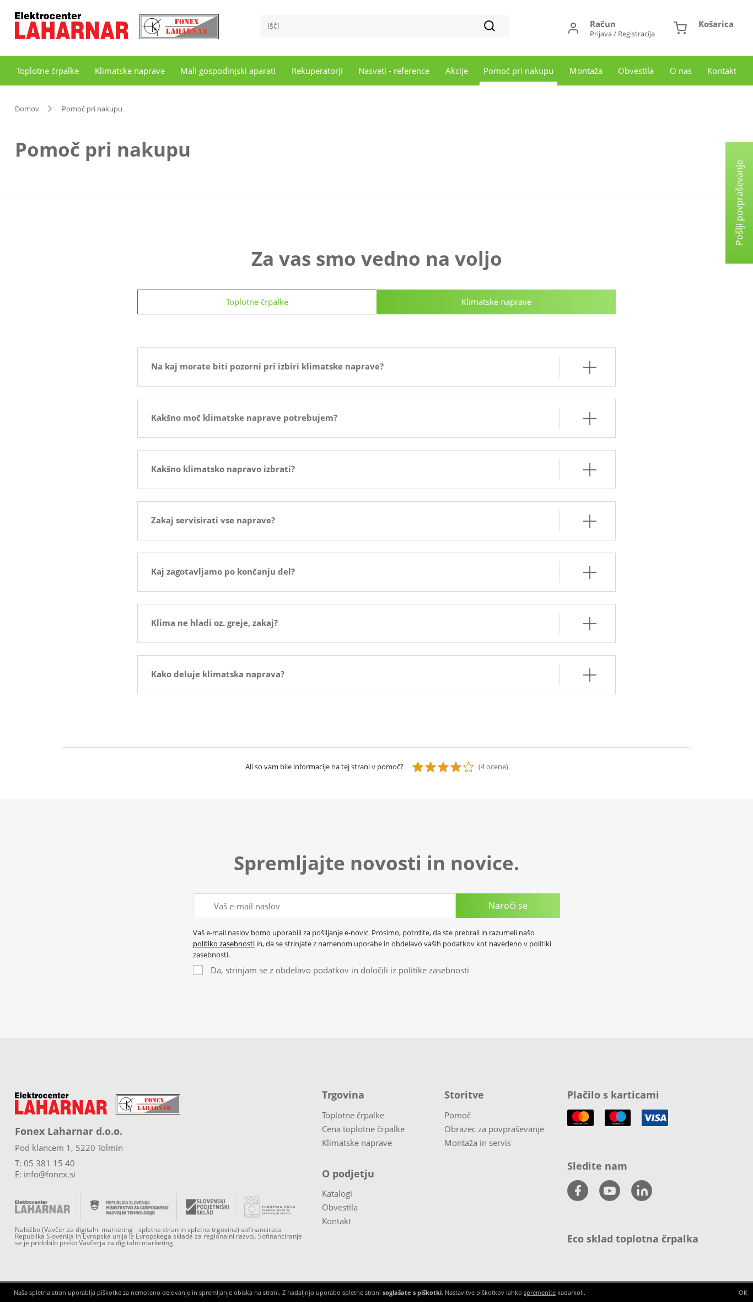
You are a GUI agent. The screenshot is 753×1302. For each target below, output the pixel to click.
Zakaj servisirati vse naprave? (213, 520)
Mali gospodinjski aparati (228, 70)
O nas (681, 70)
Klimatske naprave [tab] (496, 301)
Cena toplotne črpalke (363, 1128)
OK (743, 1292)
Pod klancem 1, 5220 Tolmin (69, 1147)
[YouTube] (609, 1190)
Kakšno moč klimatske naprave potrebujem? (244, 417)
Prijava (601, 34)
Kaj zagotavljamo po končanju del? (223, 571)
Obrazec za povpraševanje (494, 1128)
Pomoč (457, 1115)
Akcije (456, 70)
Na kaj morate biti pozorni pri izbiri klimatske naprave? (267, 366)
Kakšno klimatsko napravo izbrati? (223, 468)
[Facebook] (577, 1190)
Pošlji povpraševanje (739, 202)
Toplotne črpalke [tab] (257, 301)
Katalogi (337, 1193)
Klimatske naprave (130, 70)
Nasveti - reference (393, 70)
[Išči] (489, 26)
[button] (703, 28)
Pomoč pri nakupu (518, 70)
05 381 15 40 (49, 1163)
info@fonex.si (50, 1174)
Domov (27, 109)
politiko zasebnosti (224, 944)
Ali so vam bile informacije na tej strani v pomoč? (324, 766)
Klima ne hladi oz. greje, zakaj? (214, 622)
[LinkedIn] (641, 1190)
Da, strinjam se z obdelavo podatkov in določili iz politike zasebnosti (340, 970)
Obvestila (636, 70)
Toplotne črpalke (48, 70)
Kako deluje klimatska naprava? (217, 673)
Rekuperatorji (317, 70)
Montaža (586, 70)
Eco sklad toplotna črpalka (632, 1238)
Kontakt (721, 70)
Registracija (636, 34)
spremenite (540, 1292)
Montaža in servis (477, 1142)
